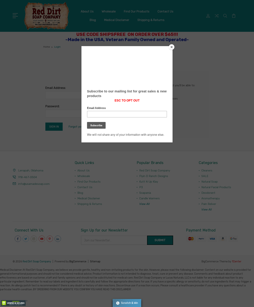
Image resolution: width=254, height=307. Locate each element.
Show (127, 303)
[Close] (171, 47)
